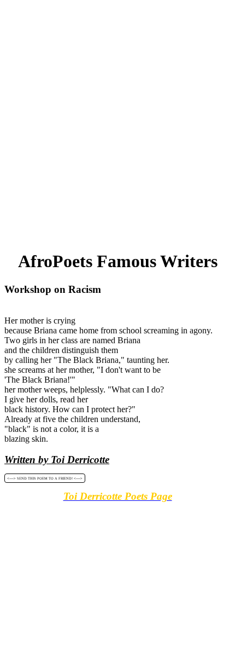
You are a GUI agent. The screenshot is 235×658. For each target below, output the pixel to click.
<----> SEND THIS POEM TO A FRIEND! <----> (45, 478)
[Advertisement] (117, 122)
